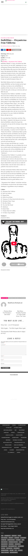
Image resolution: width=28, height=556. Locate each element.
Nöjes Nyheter (4, 542)
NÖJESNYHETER (15, 437)
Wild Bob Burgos (13, 552)
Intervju (3, 548)
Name (2, 355)
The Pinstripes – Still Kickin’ (7, 313)
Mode (23, 539)
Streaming (18, 539)
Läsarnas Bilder (20, 432)
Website (2, 363)
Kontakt (13, 432)
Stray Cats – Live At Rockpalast (10, 325)
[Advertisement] (14, 20)
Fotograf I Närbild (18, 427)
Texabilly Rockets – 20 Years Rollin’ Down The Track (21, 314)
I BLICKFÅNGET (22, 430)
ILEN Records (20, 546)
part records (4, 537)
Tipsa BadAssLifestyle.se (19, 442)
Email (2, 359)
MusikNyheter (7, 535)
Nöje (2, 535)
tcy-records (23, 537)
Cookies (14, 425)
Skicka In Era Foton (7, 442)
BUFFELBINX (11, 298)
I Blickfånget (16, 548)
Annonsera (23, 447)
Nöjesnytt (11, 537)
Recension (23, 298)
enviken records (11, 539)
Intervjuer (6, 432)
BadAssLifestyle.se (7, 46)
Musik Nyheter (4, 544)
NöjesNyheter (4, 546)
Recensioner (23, 437)
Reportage (14, 535)
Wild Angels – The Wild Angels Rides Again (13, 328)
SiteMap (18, 452)
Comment (3, 344)
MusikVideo (11, 544)
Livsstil (20, 542)
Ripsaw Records (4, 550)
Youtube (11, 550)
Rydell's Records (5, 552)
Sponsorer (16, 447)
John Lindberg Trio (13, 546)
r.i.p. (16, 550)
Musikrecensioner (6, 437)
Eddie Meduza (17, 298)
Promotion (3, 539)
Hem (15, 430)
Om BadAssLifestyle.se (7, 447)
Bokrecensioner (6, 425)
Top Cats (20, 550)
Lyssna (19, 535)
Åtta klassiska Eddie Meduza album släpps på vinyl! (13, 332)
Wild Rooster (9, 548)
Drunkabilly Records (13, 542)
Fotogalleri (8, 427)
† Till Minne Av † (11, 452)
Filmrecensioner (22, 425)
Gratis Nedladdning (8, 430)
